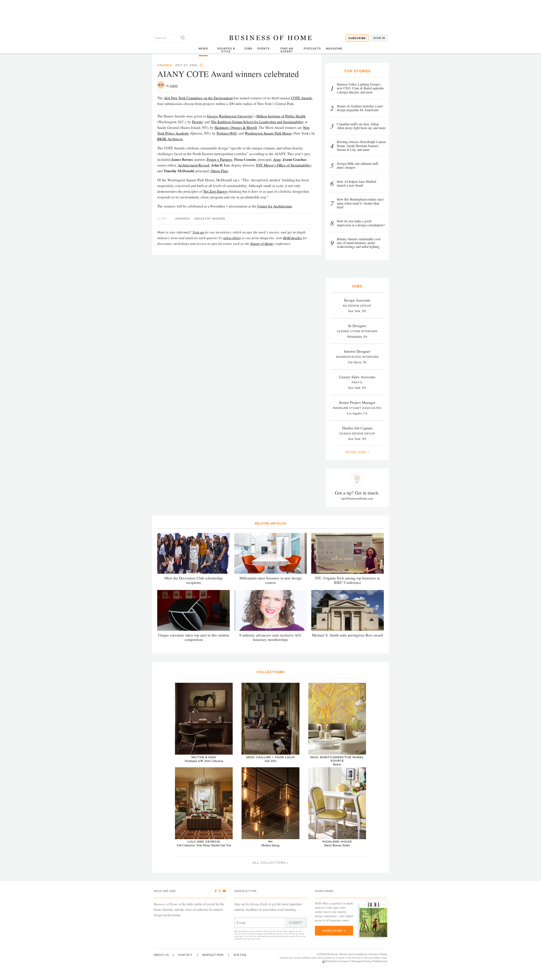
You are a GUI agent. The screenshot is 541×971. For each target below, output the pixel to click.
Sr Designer (357, 325)
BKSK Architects (170, 139)
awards (182, 218)
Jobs (248, 48)
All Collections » (270, 862)
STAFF (174, 86)
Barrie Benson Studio (337, 845)
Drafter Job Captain (357, 427)
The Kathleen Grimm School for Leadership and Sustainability (257, 121)
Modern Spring (270, 845)
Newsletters (213, 954)
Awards (164, 65)
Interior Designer (357, 351)
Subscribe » (334, 931)
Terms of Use (240, 933)
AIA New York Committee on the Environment (198, 98)
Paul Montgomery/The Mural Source (337, 758)
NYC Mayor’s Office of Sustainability (283, 165)
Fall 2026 (270, 761)
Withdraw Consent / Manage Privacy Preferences (356, 961)
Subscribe (357, 38)
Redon (337, 764)
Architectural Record (193, 165)
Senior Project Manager (357, 402)
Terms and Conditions (353, 954)
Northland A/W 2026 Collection (204, 761)
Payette (197, 121)
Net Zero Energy (215, 191)
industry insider (209, 218)
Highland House (337, 841)
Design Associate (357, 300)
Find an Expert (286, 50)
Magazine (334, 48)
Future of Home (261, 243)
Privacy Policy (297, 933)
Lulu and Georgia (203, 841)
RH (270, 841)
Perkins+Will (226, 133)
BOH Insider (292, 237)
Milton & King (203, 757)
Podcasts (312, 48)
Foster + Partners (219, 159)
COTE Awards (301, 98)
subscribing (232, 237)
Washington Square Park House (268, 133)
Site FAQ (240, 954)
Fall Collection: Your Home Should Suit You (204, 845)
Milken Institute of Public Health (281, 116)
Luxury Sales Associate (357, 376)
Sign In (379, 38)
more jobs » (357, 452)
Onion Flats (219, 170)
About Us (161, 954)
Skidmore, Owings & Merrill (235, 127)
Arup (277, 159)
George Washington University (230, 116)
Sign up (198, 232)
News (203, 48)
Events (263, 48)
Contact (185, 954)
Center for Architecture (274, 206)
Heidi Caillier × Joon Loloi (270, 757)
